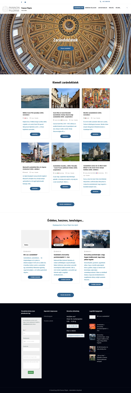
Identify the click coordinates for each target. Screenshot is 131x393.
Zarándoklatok (78, 7)
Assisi (55, 173)
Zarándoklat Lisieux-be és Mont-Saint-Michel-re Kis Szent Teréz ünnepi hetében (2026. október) (95, 168)
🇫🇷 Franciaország (100, 173)
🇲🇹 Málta (26, 118)
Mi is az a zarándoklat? (30, 255)
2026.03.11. (89, 251)
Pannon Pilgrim (26, 8)
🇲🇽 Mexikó (87, 118)
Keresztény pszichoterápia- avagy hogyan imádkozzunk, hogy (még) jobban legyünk (94, 257)
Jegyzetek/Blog (102, 7)
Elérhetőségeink (48, 316)
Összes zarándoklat (65, 48)
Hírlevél (111, 7)
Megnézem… (35, 134)
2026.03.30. (28, 251)
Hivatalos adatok (48, 321)
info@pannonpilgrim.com (75, 335)
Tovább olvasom (35, 277)
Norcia (59, 120)
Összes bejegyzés (65, 295)
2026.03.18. (58, 251)
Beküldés (31, 372)
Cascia (55, 120)
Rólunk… (118, 7)
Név (24, 330)
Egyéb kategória (59, 245)
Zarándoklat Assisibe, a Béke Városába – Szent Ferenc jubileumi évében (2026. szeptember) (65, 168)
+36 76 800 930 (106, 1)
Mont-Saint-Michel (92, 173)
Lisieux (86, 173)
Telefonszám (26, 338)
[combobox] (25, 341)
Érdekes (26, 245)
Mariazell (26, 172)
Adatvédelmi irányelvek (75, 390)
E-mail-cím (25, 346)
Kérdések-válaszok (90, 7)
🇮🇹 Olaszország (64, 120)
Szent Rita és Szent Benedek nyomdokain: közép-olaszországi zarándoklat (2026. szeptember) (63, 115)
